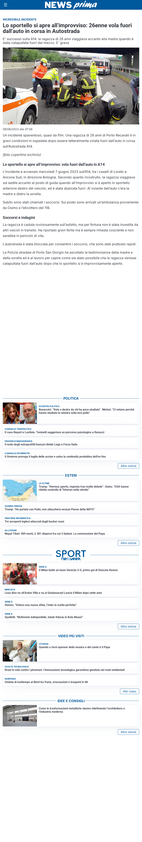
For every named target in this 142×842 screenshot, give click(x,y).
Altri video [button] (129, 691)
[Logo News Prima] (71, 5)
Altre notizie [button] (128, 466)
